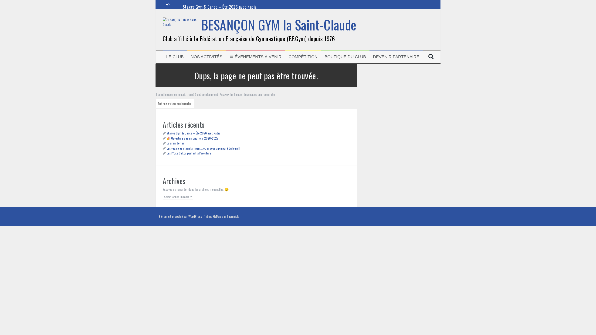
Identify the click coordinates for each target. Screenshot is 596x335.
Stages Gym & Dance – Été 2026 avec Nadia (220, 7)
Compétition (303, 56)
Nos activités (206, 56)
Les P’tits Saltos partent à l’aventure (188, 153)
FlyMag (217, 216)
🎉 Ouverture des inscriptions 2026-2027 (192, 138)
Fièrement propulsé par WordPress (181, 216)
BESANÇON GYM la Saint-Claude (278, 24)
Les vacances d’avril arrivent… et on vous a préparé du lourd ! (203, 148)
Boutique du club (345, 56)
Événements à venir (258, 56)
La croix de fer (175, 143)
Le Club (175, 56)
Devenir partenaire (396, 56)
